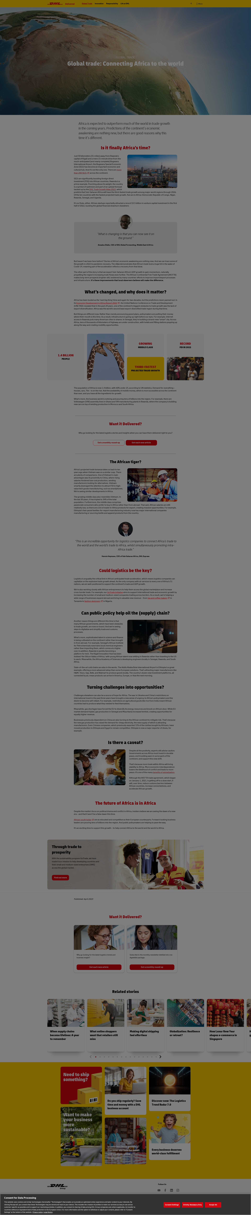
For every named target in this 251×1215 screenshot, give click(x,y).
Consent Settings (172, 1205)
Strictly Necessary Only (192, 1205)
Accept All (213, 1205)
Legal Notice (48, 1212)
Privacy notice (38, 1212)
